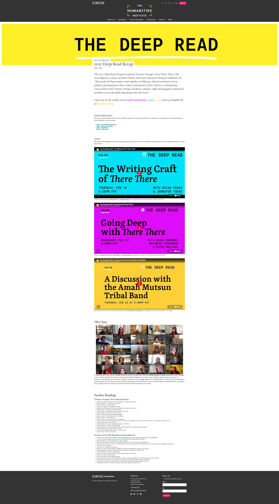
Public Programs (136, 20)
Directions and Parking (138, 490)
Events (161, 20)
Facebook (142, 437)
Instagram (154, 437)
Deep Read (97, 60)
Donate (182, 3)
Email (164, 482)
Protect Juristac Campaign (120, 437)
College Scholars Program (157, 375)
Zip (163, 488)
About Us (111, 20)
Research (122, 20)
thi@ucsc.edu (134, 487)
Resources (151, 20)
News (170, 20)
